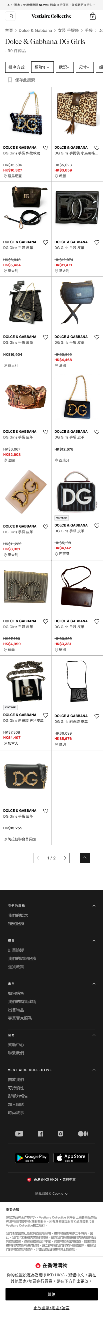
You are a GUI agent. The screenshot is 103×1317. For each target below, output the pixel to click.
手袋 (89, 30)
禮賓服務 (16, 924)
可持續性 (16, 1088)
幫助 (11, 1035)
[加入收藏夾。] (45, 148)
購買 (11, 941)
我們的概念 (18, 915)
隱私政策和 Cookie (49, 1193)
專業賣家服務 (20, 1018)
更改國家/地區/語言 (52, 1308)
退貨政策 (16, 967)
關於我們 (16, 1080)
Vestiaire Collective (30, 1070)
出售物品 (16, 1010)
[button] (92, 16)
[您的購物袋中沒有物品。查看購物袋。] (92, 16)
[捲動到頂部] (85, 858)
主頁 (9, 30)
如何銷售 (16, 993)
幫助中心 (16, 1045)
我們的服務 (16, 906)
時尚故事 (16, 1113)
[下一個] (65, 858)
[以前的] (38, 858)
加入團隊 (16, 1104)
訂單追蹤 (16, 950)
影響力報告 (18, 1096)
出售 (11, 984)
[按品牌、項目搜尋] (10, 16)
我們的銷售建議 (22, 1002)
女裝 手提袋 (68, 30)
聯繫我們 (16, 1053)
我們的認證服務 (22, 958)
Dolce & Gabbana (35, 30)
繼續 (52, 1294)
